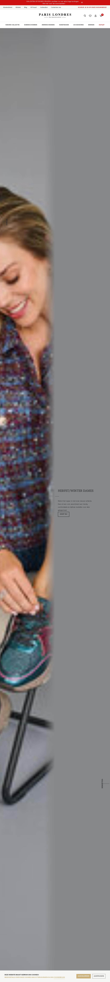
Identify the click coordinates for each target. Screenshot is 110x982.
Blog (25, 7)
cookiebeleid (59, 977)
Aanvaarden (83, 976)
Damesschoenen (30, 25)
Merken (91, 25)
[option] (55, 503)
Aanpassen (99, 976)
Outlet (101, 25)
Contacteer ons (56, 7)
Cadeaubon (44, 7)
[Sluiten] (82, 2)
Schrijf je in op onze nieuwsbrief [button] (92, 7)
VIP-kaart (33, 7)
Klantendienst (7, 7)
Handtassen (64, 25)
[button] (84, 16)
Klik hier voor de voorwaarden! (54, 3)
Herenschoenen (48, 25)
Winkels (18, 7)
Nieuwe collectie (12, 25)
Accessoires (78, 25)
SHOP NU (63, 513)
